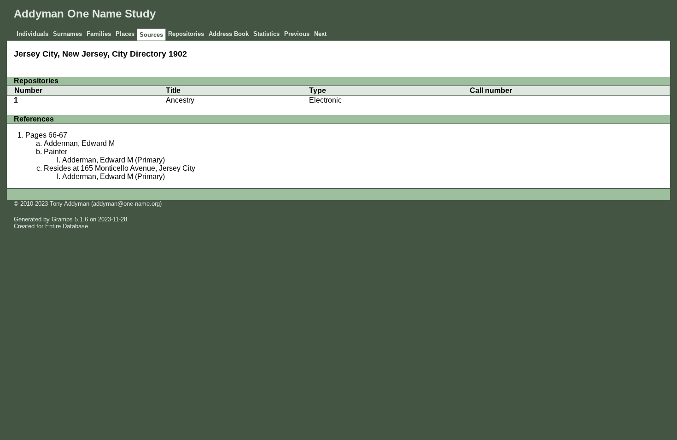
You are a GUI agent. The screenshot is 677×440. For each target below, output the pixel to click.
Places (125, 33)
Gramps (62, 219)
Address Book (229, 33)
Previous (296, 33)
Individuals (32, 33)
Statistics (266, 33)
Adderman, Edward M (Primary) (113, 160)
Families (99, 33)
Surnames (67, 33)
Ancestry (180, 100)
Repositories (186, 33)
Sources (151, 34)
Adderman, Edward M (79, 143)
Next (320, 33)
